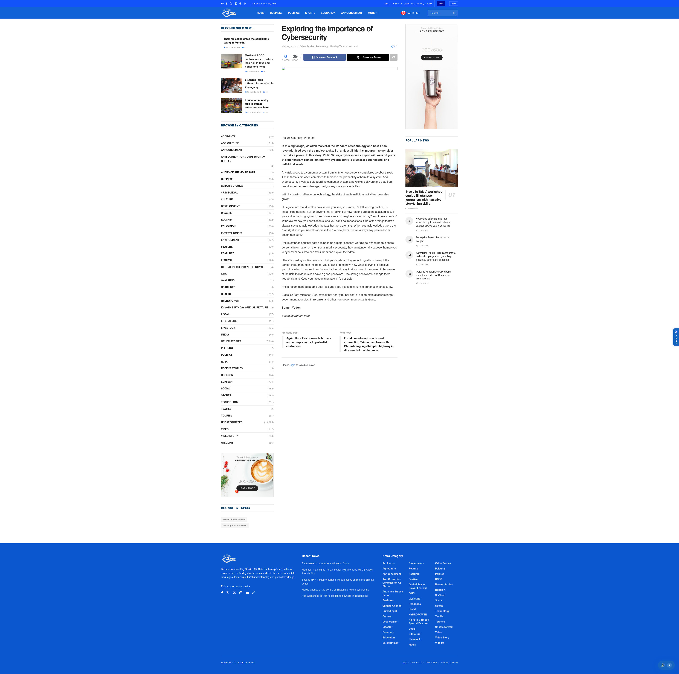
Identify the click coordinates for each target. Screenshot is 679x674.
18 (266, 91)
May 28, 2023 (289, 46)
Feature (227, 246)
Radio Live (413, 12)
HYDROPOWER (230, 300)
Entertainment (231, 233)
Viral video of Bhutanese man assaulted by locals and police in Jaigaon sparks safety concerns (433, 222)
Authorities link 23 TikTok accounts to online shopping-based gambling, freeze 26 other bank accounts (436, 256)
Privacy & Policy (424, 3)
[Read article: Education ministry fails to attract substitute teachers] (231, 105)
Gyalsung (228, 280)
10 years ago (253, 91)
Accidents (228, 136)
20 (266, 112)
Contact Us (397, 3)
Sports (310, 13)
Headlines (228, 287)
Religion (227, 375)
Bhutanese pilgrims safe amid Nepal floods (326, 563)
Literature (229, 321)
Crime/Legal (229, 192)
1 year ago (252, 71)
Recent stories (232, 368)
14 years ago (232, 47)
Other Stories (307, 46)
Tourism (227, 415)
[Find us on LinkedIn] (245, 3)
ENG (441, 3)
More (371, 13)
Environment (230, 240)
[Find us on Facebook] (226, 3)
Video (225, 429)
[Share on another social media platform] (393, 57)
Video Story (229, 436)
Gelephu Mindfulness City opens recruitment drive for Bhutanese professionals (433, 275)
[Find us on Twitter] (231, 3)
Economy (227, 219)
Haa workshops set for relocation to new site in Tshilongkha (335, 595)
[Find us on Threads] (240, 3)
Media (225, 334)
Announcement (351, 13)
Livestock (228, 327)
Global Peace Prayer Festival (242, 267)
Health (226, 294)
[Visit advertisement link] (247, 475)
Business (276, 13)
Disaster (227, 213)
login (292, 365)
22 (245, 47)
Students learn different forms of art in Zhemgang (259, 83)
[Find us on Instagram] (236, 3)
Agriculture (230, 143)
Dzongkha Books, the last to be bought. (432, 239)
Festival (227, 260)
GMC (387, 3)
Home (260, 13)
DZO (453, 3)
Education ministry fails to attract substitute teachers (257, 103)
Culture (227, 199)
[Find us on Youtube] (222, 3)
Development (230, 206)
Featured (227, 253)
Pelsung (227, 348)
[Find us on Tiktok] (253, 593)
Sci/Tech (227, 381)
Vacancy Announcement (235, 525)
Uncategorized (231, 422)
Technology (322, 46)
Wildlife (227, 442)
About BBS (409, 3)
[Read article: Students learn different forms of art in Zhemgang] (231, 85)
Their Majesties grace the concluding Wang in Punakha (246, 40)
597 (264, 71)
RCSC (224, 361)
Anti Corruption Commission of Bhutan (243, 159)
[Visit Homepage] (229, 13)
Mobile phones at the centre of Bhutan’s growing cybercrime (335, 589)
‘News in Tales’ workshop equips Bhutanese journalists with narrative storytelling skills (423, 197)
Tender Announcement (234, 519)
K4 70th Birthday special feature (244, 307)
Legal (225, 314)
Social (225, 388)
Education (328, 13)
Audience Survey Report (238, 172)
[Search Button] (455, 13)
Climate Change (232, 185)
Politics (294, 13)
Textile (226, 408)
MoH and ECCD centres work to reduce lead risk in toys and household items (259, 60)
